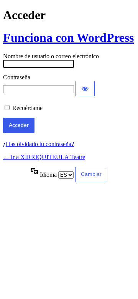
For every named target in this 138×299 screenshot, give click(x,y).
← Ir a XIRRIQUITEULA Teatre (44, 157)
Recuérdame (27, 108)
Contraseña (16, 77)
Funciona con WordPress (68, 37)
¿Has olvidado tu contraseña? (38, 144)
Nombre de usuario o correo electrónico (51, 56)
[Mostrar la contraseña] (85, 88)
